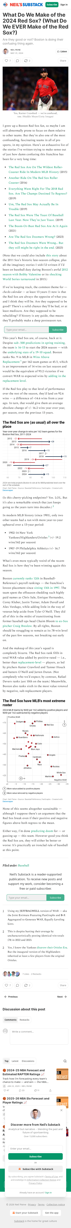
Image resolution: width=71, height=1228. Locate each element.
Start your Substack (27, 1212)
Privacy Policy (35, 1183)
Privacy (32, 1204)
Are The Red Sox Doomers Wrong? (32, 237)
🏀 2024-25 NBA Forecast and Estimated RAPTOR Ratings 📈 (24, 1072)
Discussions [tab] (28, 1061)
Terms (41, 1204)
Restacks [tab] (24, 1019)
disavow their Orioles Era (52, 948)
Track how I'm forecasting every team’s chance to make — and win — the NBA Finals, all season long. (25, 1080)
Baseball (23, 865)
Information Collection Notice (41, 1179)
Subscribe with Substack (38, 1169)
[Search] (65, 1061)
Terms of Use (51, 1176)
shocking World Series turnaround (32, 276)
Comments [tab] (10, 1019)
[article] (35, 1080)
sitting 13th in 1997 (46, 588)
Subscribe (52, 4)
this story (52, 255)
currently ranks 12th (26, 578)
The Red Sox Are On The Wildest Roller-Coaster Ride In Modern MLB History (36, 169)
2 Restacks (36, 973)
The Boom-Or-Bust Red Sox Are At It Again (38, 226)
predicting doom (42, 831)
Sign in (64, 4)
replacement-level (29, 662)
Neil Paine (16, 50)
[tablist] (17, 1020)
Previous (13, 996)
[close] (61, 1110)
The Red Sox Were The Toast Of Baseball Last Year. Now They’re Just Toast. (36, 217)
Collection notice (56, 1204)
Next (60, 996)
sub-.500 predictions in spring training (39, 343)
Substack (19, 1221)
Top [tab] (6, 1061)
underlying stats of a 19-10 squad (29, 352)
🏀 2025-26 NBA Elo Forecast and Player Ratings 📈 (26, 1100)
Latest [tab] (15, 1061)
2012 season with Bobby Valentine (35, 272)
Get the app (51, 1212)
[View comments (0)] (17, 60)
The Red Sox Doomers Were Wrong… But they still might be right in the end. (36, 245)
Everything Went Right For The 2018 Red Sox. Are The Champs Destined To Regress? (38, 191)
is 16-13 (20, 347)
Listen (63, 51)
